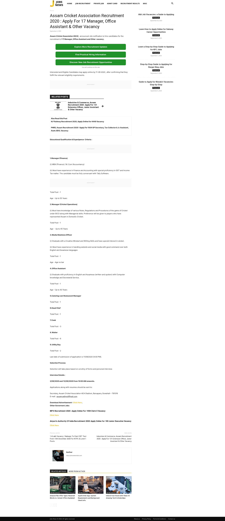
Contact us (171, 519)
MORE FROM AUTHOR (77, 471)
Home (69, 3)
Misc (145, 3)
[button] (172, 4)
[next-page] (55, 505)
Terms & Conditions (159, 519)
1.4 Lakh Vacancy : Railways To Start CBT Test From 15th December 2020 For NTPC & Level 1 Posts (68, 438)
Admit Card (112, 3)
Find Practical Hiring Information (90, 54)
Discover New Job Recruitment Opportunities (91, 62)
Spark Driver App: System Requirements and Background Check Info (88, 498)
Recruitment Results (130, 3)
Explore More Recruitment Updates (90, 47)
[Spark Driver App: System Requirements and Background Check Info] (90, 485)
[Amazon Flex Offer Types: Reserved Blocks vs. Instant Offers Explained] (62, 485)
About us (137, 519)
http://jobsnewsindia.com (74, 455)
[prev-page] (51, 505)
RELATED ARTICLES (58, 471)
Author (69, 452)
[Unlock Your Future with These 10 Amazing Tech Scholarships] (118, 485)
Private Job (99, 3)
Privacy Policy (146, 519)
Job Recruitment (82, 3)
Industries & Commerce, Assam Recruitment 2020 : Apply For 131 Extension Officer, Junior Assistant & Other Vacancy (114, 438)
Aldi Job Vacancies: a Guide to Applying (156, 14)
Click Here (77, 402)
